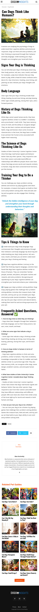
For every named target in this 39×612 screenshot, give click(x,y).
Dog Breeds (11, 7)
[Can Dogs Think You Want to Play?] (28, 510)
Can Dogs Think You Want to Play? (28, 519)
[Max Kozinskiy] (19, 448)
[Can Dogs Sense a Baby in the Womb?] (10, 528)
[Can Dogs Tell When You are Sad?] (28, 528)
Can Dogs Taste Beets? (9, 502)
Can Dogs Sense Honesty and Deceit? (28, 574)
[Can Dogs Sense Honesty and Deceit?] (28, 565)
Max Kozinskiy (19, 456)
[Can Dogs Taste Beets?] (10, 494)
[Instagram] (19, 599)
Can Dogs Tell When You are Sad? (27, 537)
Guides (4, 498)
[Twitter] (19, 472)
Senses (9, 424)
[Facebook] (15, 599)
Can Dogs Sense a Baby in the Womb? (10, 537)
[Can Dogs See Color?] (28, 494)
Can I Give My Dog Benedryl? (7, 519)
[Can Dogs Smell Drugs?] (10, 565)
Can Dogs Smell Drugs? (9, 573)
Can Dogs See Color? (27, 502)
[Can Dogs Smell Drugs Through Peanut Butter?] (28, 547)
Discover (4, 7)
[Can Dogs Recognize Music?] (10, 547)
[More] (31, 433)
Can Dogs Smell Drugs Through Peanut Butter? (28, 556)
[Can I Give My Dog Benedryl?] (10, 510)
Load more (19, 580)
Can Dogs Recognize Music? (8, 556)
